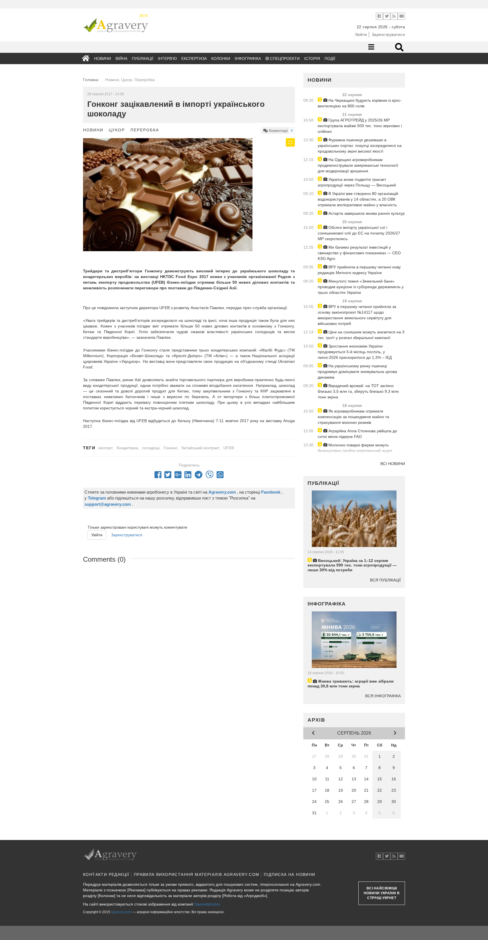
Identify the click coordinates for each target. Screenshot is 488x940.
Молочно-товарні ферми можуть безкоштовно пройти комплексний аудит (355, 448)
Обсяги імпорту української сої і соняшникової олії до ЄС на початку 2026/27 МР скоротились (359, 233)
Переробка (144, 130)
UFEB (228, 448)
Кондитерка (127, 448)
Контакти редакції (106, 874)
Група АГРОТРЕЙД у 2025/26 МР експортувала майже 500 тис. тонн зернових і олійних (360, 126)
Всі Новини (392, 463)
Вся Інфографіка (383, 696)
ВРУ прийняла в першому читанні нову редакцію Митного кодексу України (359, 270)
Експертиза (194, 58)
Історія (312, 58)
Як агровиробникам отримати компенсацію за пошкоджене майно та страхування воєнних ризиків (353, 417)
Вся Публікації (385, 580)
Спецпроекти (284, 58)
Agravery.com (121, 912)
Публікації (142, 58)
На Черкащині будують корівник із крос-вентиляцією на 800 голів (360, 103)
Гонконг (171, 448)
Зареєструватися (388, 34)
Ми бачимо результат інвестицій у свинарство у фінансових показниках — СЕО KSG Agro (359, 253)
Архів (316, 720)
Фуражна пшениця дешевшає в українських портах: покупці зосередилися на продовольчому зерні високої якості (360, 145)
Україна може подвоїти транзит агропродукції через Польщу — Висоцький (357, 182)
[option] (189, 194)
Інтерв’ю (167, 58)
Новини (102, 58)
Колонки (220, 58)
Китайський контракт (200, 448)
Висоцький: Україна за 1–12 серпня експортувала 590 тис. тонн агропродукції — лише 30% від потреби (352, 565)
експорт (105, 448)
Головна (90, 79)
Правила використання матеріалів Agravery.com (197, 874)
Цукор (117, 130)
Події (329, 58)
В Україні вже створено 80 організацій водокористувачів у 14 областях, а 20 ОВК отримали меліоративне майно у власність (358, 199)
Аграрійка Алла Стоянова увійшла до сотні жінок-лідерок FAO (357, 434)
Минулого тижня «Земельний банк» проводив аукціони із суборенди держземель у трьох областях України (361, 287)
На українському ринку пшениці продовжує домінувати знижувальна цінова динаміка (357, 371)
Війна (121, 58)
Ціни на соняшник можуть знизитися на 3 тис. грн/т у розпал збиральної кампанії (361, 335)
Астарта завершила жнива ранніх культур (366, 213)
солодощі (151, 448)
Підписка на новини (289, 874)
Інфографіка (248, 58)
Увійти (361, 34)
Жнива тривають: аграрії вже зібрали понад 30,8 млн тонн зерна (351, 683)
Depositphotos (207, 904)
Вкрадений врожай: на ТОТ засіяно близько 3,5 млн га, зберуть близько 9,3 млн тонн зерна (358, 391)
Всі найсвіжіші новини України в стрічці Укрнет (382, 893)
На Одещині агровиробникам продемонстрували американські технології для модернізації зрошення (358, 165)
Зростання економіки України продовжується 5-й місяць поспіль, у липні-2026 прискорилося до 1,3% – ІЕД (355, 352)
